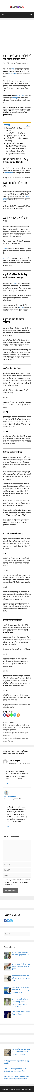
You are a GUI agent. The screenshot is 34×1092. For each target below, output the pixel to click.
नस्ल (13, 69)
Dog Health (9, 722)
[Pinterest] (8, 715)
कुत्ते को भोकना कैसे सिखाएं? (17, 154)
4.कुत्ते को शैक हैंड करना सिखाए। (14, 143)
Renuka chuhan (10, 796)
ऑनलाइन (15, 98)
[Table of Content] (28, 125)
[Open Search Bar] (31, 15)
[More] (18, 715)
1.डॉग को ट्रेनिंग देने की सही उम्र (15, 133)
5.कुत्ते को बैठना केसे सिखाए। (17, 146)
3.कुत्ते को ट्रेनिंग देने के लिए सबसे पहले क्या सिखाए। (16, 139)
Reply (7, 783)
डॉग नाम (21, 307)
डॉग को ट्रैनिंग (20, 95)
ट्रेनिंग (5, 248)
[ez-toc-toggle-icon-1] (27, 125)
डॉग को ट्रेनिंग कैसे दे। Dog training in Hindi (16, 129)
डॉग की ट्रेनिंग (7, 258)
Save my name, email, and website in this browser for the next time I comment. (18, 882)
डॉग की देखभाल (12, 74)
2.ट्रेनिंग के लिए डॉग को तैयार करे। (15, 136)
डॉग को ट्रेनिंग (9, 173)
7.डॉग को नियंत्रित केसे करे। (17, 151)
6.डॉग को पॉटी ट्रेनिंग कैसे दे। (18, 148)
